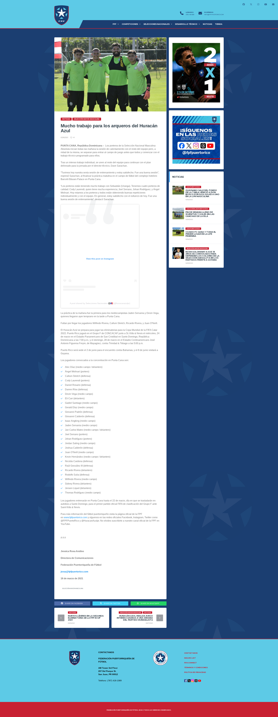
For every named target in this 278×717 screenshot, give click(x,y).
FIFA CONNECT (190, 663)
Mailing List (190, 658)
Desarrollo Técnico (186, 24)
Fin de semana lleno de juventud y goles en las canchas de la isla (199, 214)
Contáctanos (191, 653)
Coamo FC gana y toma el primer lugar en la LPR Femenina (200, 234)
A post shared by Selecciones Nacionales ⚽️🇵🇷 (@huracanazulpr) (100, 303)
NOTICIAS (207, 24)
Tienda (218, 24)
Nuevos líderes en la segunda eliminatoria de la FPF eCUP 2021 (86, 618)
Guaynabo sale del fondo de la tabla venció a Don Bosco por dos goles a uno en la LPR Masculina (202, 193)
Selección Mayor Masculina (72, 588)
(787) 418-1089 (190, 14)
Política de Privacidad (195, 672)
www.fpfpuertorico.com (75, 517)
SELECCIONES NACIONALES (156, 24)
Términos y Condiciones (196, 667)
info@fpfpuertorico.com (214, 14)
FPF (114, 24)
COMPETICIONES (130, 24)
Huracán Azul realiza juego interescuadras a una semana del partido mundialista (135, 618)
